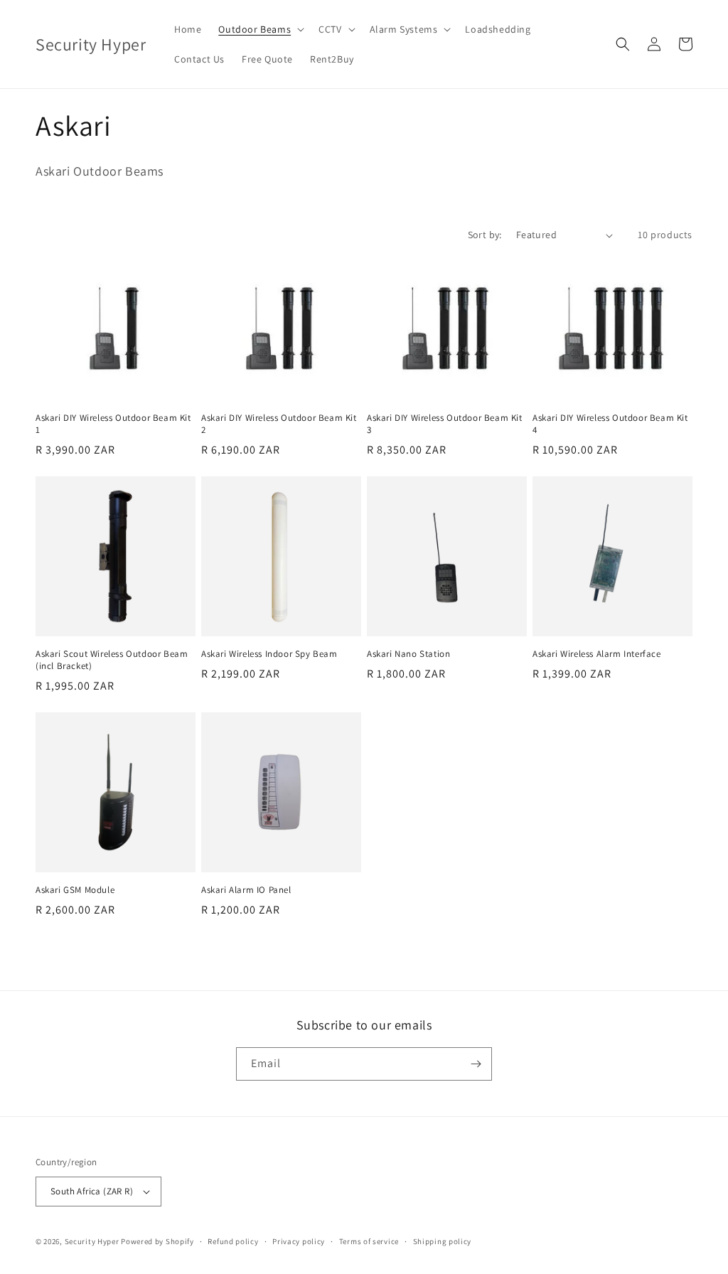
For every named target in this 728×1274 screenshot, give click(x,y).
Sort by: (485, 234)
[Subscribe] (475, 1064)
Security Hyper (92, 1241)
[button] (260, 29)
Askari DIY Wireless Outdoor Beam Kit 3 (445, 424)
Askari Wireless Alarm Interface (596, 654)
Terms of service (369, 1241)
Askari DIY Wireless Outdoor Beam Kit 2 (279, 424)
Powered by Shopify (157, 1241)
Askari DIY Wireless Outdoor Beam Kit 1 (113, 424)
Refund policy (233, 1241)
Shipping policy (442, 1241)
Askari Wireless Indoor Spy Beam (269, 654)
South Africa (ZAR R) (91, 1191)
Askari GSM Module (75, 890)
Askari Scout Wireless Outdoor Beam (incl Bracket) (112, 660)
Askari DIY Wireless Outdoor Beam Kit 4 (610, 424)
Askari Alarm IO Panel (246, 890)
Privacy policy (298, 1241)
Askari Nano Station (408, 654)
